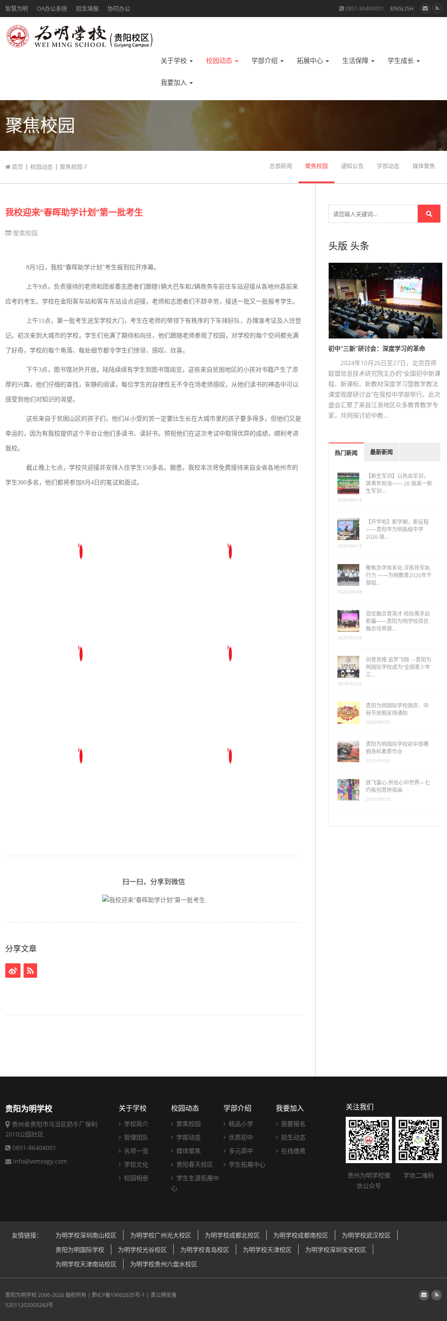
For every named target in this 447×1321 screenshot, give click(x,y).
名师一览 (135, 1151)
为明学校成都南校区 (300, 1235)
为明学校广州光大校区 (160, 1235)
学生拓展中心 (246, 1164)
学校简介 (135, 1123)
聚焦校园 (71, 167)
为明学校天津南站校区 (86, 1264)
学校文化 (135, 1164)
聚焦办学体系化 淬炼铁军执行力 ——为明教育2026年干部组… (399, 575)
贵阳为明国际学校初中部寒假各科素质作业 (397, 747)
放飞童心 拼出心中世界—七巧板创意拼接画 (398, 786)
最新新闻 (381, 452)
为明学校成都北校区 (232, 1235)
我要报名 (292, 1123)
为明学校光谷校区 (142, 1249)
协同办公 (118, 8)
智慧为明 (16, 8)
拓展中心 (311, 60)
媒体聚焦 (424, 166)
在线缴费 (292, 1151)
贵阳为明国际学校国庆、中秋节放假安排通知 (397, 709)
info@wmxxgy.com (40, 1161)
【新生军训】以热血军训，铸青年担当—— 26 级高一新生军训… (399, 483)
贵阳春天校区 (194, 1164)
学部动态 (388, 166)
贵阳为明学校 (21, 1295)
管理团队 (135, 1137)
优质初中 (240, 1137)
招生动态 (292, 1137)
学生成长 (402, 60)
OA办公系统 (52, 8)
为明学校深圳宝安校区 (335, 1249)
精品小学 (240, 1123)
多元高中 (240, 1151)
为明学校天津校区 (267, 1249)
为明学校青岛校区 (204, 1249)
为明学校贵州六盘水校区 (163, 1264)
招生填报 (87, 8)
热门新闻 (346, 453)
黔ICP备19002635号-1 (118, 1295)
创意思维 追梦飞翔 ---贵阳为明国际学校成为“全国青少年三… (398, 667)
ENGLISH (402, 8)
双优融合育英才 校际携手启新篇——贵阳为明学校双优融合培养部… (398, 621)
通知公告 (352, 166)
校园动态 (220, 60)
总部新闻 (280, 166)
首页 (16, 167)
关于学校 (175, 60)
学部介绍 (265, 60)
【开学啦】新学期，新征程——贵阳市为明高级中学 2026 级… (397, 529)
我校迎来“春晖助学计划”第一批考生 (74, 212)
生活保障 (356, 60)
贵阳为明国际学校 (79, 1249)
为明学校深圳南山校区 (86, 1235)
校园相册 (135, 1178)
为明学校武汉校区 (366, 1235)
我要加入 (175, 82)
